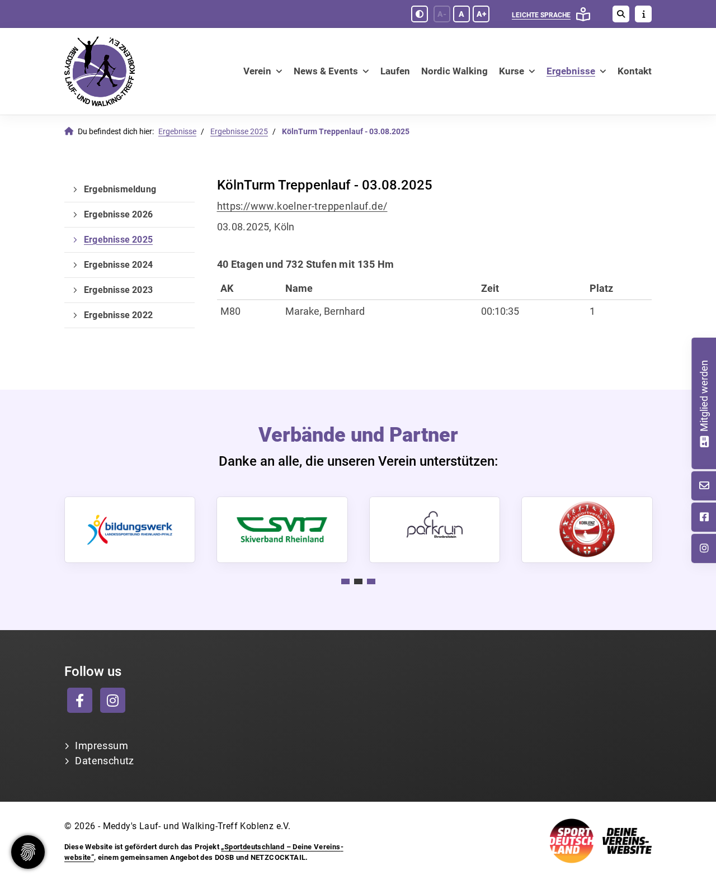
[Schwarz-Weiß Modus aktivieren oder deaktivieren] (419, 14)
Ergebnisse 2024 (118, 264)
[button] (345, 581)
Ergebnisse (571, 71)
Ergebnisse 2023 (118, 290)
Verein (257, 71)
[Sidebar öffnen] (643, 14)
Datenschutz (104, 761)
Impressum (101, 745)
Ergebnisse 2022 (118, 315)
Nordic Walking (454, 71)
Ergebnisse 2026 (118, 214)
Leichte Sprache (541, 15)
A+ (481, 14)
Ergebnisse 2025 (239, 131)
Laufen (395, 71)
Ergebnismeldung (120, 189)
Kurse (511, 71)
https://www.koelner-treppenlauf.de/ (302, 206)
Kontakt (635, 71)
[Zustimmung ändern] (28, 852)
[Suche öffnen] (621, 14)
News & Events (326, 71)
